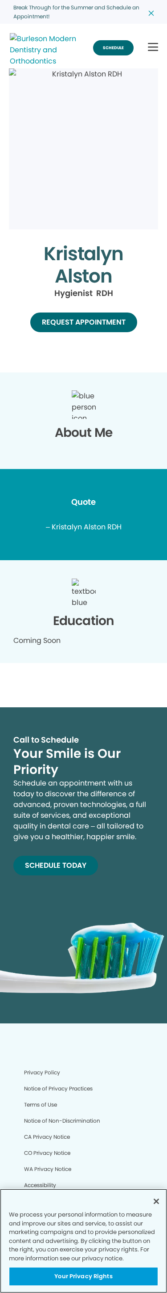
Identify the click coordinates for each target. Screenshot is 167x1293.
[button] (153, 48)
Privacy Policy (42, 1072)
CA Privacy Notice (47, 1137)
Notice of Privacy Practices (58, 1088)
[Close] (156, 1201)
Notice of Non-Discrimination (62, 1120)
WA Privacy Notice (47, 1169)
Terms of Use (40, 1104)
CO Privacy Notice (47, 1153)
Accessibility (40, 1185)
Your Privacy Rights (83, 1276)
